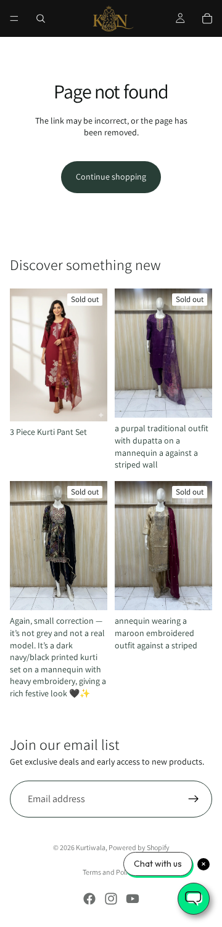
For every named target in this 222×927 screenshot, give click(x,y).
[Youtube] (132, 898)
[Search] (40, 18)
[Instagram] (111, 898)
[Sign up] (194, 799)
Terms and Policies (111, 872)
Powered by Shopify (139, 847)
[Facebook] (89, 898)
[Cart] (207, 18)
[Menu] (14, 18)
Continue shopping (111, 176)
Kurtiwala (90, 847)
